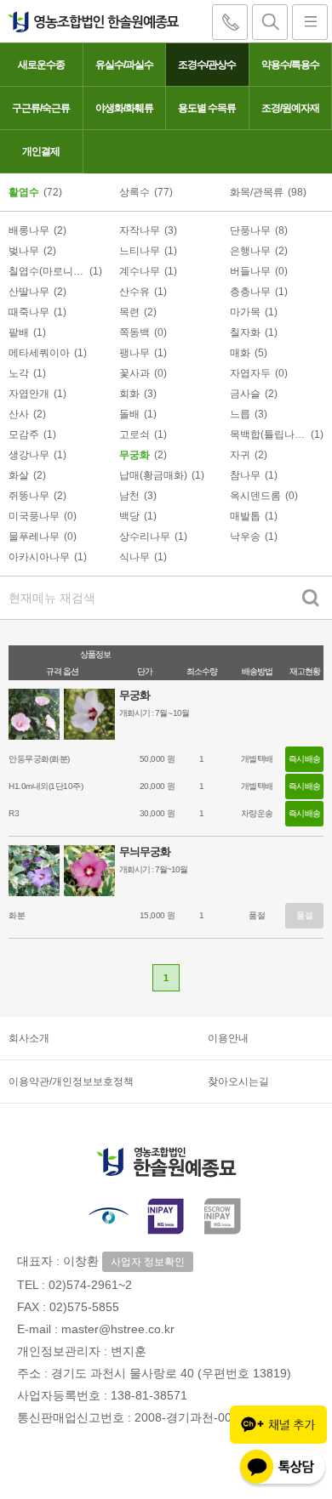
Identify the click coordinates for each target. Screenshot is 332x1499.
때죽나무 (29, 312)
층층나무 (250, 292)
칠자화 (245, 332)
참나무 (245, 475)
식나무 (134, 557)
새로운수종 (41, 65)
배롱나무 (29, 230)
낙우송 (245, 536)
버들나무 (250, 271)
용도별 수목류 (207, 108)
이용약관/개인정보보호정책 (71, 1081)
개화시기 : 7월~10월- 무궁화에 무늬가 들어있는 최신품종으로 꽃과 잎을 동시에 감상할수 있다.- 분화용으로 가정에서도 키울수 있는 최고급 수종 (214, 871)
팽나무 (134, 353)
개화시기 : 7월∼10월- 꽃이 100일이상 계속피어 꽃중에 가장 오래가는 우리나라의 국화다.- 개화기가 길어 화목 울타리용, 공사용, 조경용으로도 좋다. (216, 714)
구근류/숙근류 (41, 108)
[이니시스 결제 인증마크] (166, 1215)
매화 (240, 353)
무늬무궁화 (144, 851)
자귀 (240, 455)
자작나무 (139, 230)
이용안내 (228, 1038)
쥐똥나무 (29, 496)
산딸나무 (29, 292)
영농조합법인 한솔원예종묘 (89, 21)
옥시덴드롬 (255, 496)
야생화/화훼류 (124, 108)
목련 (129, 312)
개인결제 (41, 151)
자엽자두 (250, 373)
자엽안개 (29, 394)
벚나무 (24, 251)
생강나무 (29, 455)
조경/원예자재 (290, 108)
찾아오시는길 (238, 1081)
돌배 (129, 414)
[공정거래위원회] (108, 1215)
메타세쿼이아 (39, 353)
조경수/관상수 (207, 65)
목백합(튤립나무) (268, 434)
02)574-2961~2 (90, 1285)
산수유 (134, 292)
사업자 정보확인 (148, 1262)
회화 (129, 394)
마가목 (245, 312)
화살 (19, 475)
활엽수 (24, 192)
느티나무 (139, 251)
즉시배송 (305, 759)
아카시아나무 (39, 557)
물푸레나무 (34, 536)
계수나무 (139, 271)
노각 (19, 373)
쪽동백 (134, 332)
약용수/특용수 (290, 65)
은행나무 (250, 251)
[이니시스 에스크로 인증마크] (223, 1215)
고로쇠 (134, 434)
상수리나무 (144, 536)
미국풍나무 (34, 516)
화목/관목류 (256, 192)
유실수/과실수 (124, 65)
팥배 (19, 332)
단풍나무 (250, 230)
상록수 (134, 192)
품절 (304, 915)
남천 (129, 496)
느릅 (240, 414)
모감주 (24, 434)
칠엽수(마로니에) (47, 271)
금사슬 (245, 394)
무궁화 (134, 455)
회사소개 (29, 1038)
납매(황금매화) (153, 475)
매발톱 (245, 516)
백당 (129, 516)
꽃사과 (134, 373)
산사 (19, 414)
